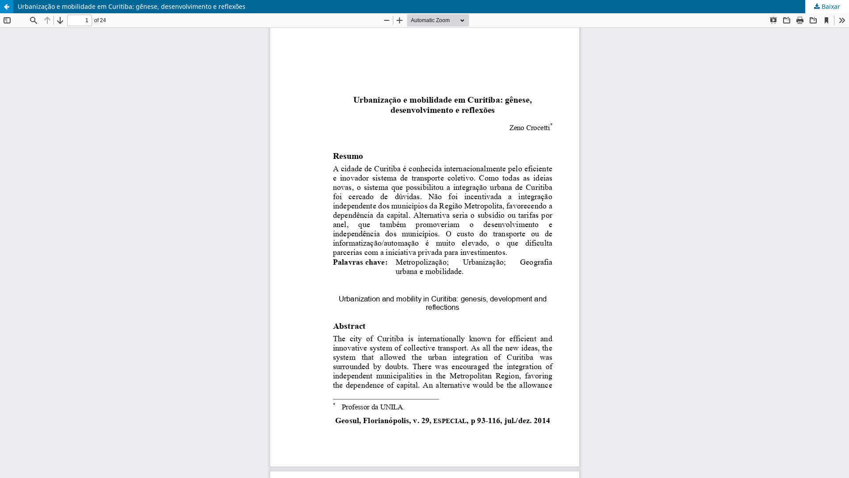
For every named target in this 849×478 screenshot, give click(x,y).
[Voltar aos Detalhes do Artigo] (6, 6)
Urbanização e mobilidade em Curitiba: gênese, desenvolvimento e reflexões (131, 6)
